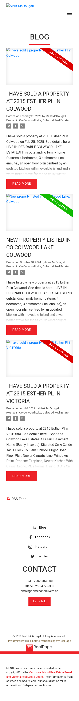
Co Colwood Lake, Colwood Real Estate (43, 120)
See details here (58, 142)
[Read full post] (39, 69)
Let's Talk (39, 601)
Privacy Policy (16, 640)
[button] (39, 527)
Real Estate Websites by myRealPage (48, 640)
